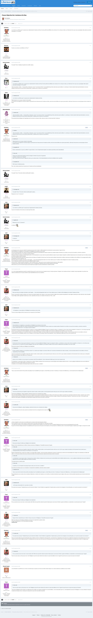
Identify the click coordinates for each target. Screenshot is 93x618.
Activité (18, 5)
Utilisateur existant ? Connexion (79, 2)
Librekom (8, 18)
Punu (6, 78)
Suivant (12, 23)
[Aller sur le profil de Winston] (6, 49)
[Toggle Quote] (13, 81)
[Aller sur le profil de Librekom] (3, 19)
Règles (7, 8)
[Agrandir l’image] (17, 225)
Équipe (11, 8)
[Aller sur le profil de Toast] (6, 272)
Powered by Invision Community (46, 616)
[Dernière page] (16, 23)
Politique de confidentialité (45, 615)
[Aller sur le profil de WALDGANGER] (6, 113)
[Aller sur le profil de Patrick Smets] (6, 66)
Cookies (59, 615)
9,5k (7, 72)
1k (6, 54)
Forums (2, 8)
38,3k (7, 211)
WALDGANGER (6, 109)
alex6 (6, 92)
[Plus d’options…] (90, 27)
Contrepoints (30, 5)
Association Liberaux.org (6, 5)
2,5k (7, 118)
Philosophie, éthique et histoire (19, 19)
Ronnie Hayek (6, 566)
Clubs (40, 5)
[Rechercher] (91, 6)
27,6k (7, 575)
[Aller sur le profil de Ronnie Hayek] (6, 570)
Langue (33, 615)
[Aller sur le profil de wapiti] (6, 190)
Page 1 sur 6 (20, 23)
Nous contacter (54, 615)
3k (6, 279)
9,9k (7, 296)
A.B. (6, 286)
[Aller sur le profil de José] (6, 206)
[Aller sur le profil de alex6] (6, 96)
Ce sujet (87, 5)
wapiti (6, 186)
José (6, 202)
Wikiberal (35, 5)
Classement (16, 8)
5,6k (7, 195)
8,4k (7, 87)
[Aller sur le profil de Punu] (6, 82)
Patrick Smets (6, 62)
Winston (6, 45)
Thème (38, 615)
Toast (6, 269)
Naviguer (13, 5)
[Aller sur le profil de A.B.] (6, 290)
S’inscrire (89, 2)
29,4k (7, 137)
